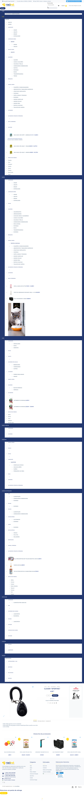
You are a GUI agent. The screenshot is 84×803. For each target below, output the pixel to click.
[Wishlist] (58, 5)
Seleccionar (3, 793)
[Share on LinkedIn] (56, 703)
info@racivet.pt (59, 770)
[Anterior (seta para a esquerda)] (1, 801)
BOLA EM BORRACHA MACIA (9, 752)
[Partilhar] (8, 796)
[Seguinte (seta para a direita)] (4, 801)
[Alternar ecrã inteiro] (4, 796)
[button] (64, 5)
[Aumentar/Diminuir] (1, 796)
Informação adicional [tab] (41, 721)
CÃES (49, 686)
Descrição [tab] (35, 721)
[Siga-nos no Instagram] (4, 782)
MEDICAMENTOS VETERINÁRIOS (74, 1)
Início (45, 686)
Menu (3, 8)
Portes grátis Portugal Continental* (8, 1)
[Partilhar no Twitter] (50, 703)
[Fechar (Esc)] (11, 796)
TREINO (58, 686)
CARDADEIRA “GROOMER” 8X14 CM (42, 752)
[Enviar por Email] (52, 703)
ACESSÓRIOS (53, 686)
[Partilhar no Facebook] (48, 703)
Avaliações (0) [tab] (48, 721)
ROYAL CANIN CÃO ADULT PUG (26, 752)
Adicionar (55, 695)
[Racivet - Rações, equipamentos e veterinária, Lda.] (8, 5)
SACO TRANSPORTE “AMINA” (58, 752)
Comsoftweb (17, 786)
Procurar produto (50, 3)
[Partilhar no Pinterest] (54, 703)
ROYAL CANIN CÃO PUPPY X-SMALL (74, 752)
